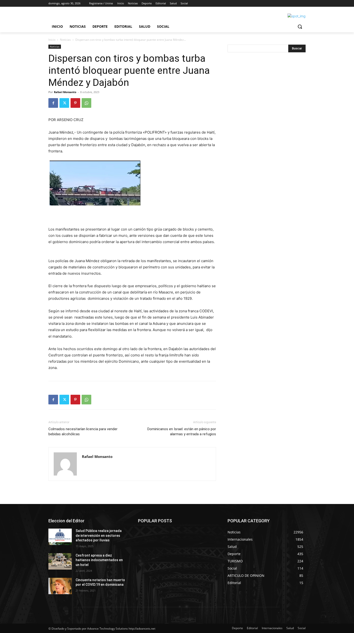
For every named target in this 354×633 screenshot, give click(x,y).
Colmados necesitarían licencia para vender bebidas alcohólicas (83, 431)
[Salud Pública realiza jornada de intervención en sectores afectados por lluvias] (60, 537)
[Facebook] (53, 103)
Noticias (65, 40)
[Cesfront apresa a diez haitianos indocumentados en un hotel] (60, 561)
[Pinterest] (75, 103)
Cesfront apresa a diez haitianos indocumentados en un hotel (99, 560)
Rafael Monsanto (65, 92)
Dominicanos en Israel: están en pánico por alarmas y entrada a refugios (181, 431)
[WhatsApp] (86, 103)
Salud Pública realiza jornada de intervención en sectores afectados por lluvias (99, 535)
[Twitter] (64, 103)
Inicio (51, 40)
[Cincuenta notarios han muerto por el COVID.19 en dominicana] (60, 586)
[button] (300, 26)
